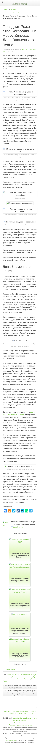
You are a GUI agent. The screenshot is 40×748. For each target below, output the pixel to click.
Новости (33, 711)
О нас (16, 723)
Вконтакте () (10, 669)
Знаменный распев (23, 679)
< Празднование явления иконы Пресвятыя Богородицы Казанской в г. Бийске (20, 687)
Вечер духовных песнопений (22, 677)
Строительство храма (20, 711)
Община (7, 711)
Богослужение (25, 675)
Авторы (23, 723)
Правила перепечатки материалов (21, 725)
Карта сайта (28, 713)
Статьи (11, 713)
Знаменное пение (13, 675)
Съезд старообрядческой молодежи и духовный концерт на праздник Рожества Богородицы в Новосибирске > (20, 693)
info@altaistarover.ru (11, 740)
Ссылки (19, 713)
